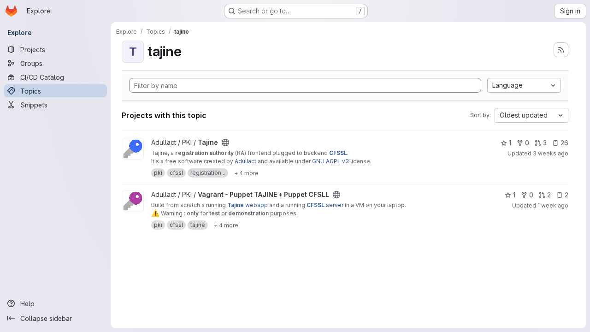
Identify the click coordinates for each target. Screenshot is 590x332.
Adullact (245, 161)
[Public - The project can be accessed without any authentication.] (225, 142)
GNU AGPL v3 (330, 161)
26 (564, 143)
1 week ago (552, 205)
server (325, 205)
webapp (247, 205)
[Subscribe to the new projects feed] (561, 49)
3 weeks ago (550, 153)
